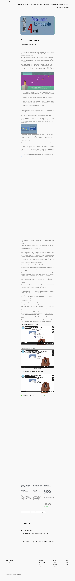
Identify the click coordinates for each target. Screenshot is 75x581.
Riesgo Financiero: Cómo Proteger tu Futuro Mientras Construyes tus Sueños (25, 488)
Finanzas (33, 512)
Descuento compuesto (25, 512)
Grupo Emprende (10, 2)
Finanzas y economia (32, 44)
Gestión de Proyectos (41, 512)
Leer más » (23, 501)
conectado (32, 533)
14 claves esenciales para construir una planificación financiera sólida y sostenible (37, 488)
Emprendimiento (25, 44)
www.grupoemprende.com (16, 574)
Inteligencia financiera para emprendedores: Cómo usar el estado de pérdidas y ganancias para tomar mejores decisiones (49, 489)
